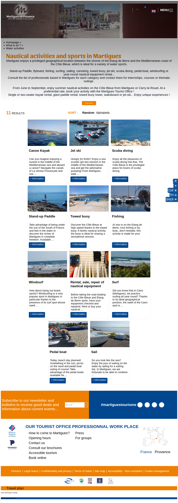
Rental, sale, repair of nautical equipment (87, 284)
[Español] (156, 19)
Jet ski (75, 150)
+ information (37, 178)
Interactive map (137, 8)
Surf (115, 282)
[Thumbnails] (158, 114)
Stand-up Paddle (42, 216)
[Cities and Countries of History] (90, 483)
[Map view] (170, 114)
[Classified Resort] (81, 483)
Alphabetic (103, 112)
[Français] (160, 19)
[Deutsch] (151, 19)
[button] (129, 10)
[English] (153, 10)
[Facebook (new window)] (140, 405)
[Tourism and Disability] (99, 483)
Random (88, 112)
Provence (162, 452)
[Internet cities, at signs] (69, 483)
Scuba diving (122, 150)
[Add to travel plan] (65, 182)
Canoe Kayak (39, 150)
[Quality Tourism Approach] (110, 483)
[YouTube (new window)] (154, 405)
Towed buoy (80, 216)
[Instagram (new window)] (147, 405)
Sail (94, 352)
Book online (89, 103)
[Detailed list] (164, 114)
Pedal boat (58, 352)
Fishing (118, 216)
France (146, 452)
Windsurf (36, 282)
